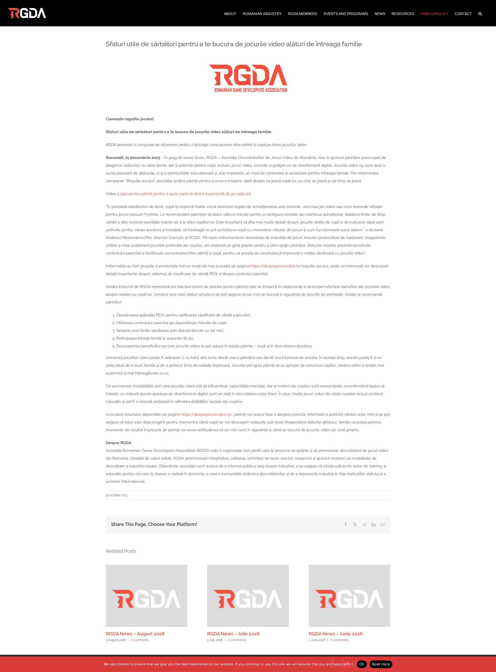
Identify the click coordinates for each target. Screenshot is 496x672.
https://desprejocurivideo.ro (274, 266)
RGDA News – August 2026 (135, 633)
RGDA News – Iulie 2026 (233, 633)
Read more (381, 664)
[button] (480, 13)
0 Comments (139, 640)
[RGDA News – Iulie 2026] (248, 567)
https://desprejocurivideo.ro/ (207, 414)
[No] (489, 664)
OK (361, 664)
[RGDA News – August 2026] (146, 567)
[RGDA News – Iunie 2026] (349, 567)
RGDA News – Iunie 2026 (336, 633)
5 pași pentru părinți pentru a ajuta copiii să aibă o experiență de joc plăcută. (184, 193)
